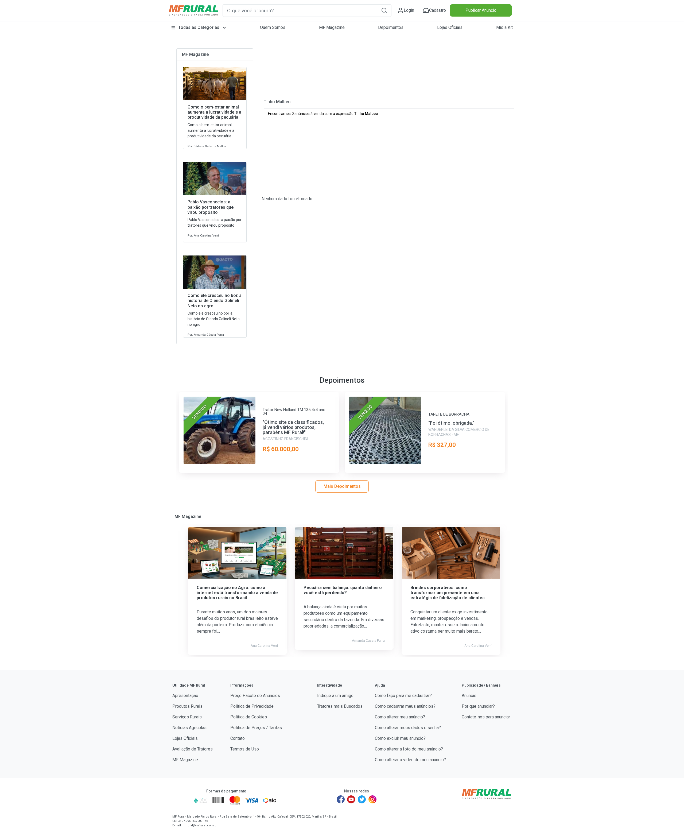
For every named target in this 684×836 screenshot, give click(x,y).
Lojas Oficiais (450, 27)
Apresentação (185, 695)
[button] (384, 10)
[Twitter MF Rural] (361, 799)
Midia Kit (504, 27)
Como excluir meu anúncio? (400, 738)
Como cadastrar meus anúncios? (405, 706)
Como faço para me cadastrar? (403, 695)
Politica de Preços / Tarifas (256, 727)
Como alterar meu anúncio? (400, 716)
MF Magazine (332, 27)
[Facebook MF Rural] (340, 799)
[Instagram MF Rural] (372, 799)
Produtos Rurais (187, 706)
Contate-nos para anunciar (486, 716)
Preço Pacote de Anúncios (255, 695)
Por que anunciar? (478, 706)
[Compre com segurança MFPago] (181, 800)
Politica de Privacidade (252, 706)
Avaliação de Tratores (192, 749)
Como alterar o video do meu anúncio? (410, 759)
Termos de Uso (244, 749)
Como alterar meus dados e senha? (408, 727)
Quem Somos (272, 27)
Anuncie (469, 695)
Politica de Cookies (248, 716)
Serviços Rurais (187, 716)
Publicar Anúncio (480, 10)
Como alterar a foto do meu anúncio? (409, 749)
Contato (237, 738)
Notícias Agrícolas (189, 727)
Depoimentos (390, 27)
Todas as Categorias (198, 27)
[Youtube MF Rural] (351, 799)
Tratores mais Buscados (340, 706)
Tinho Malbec (277, 101)
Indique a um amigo (335, 695)
